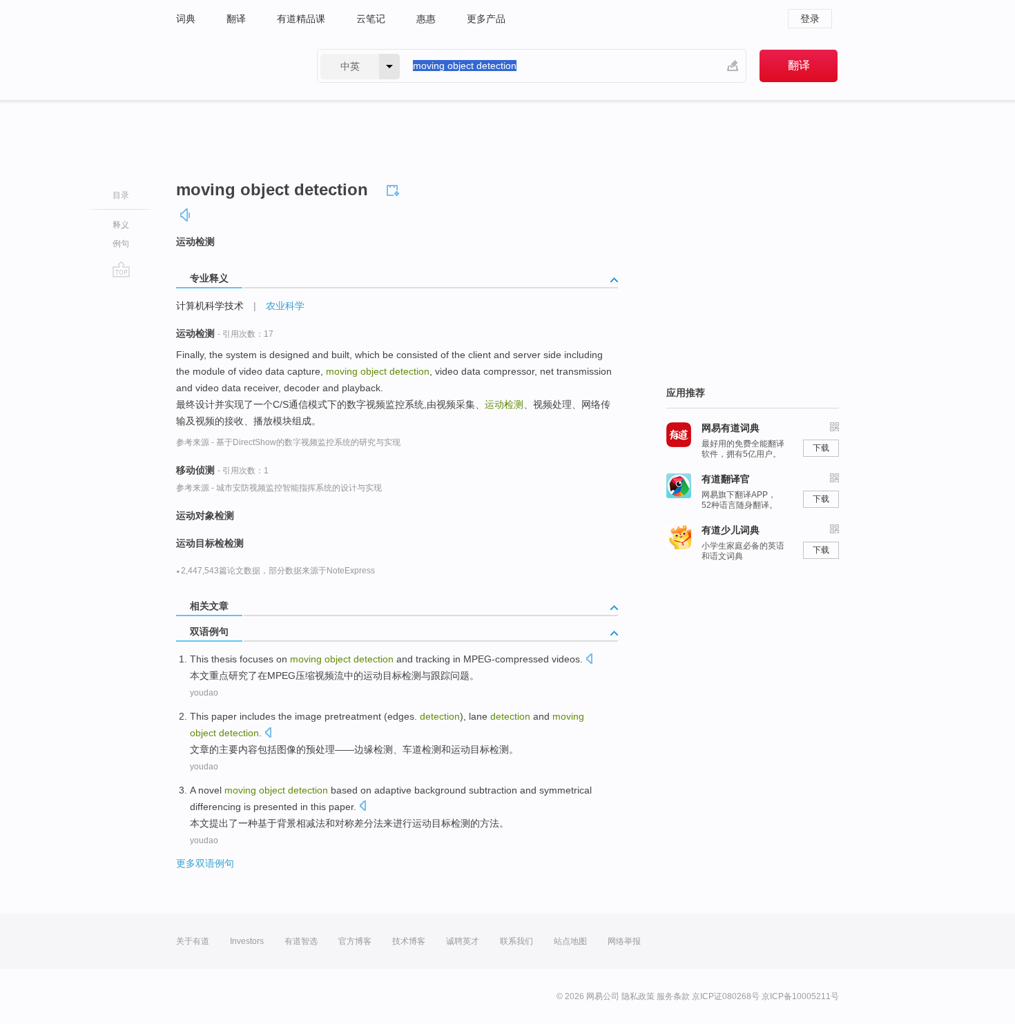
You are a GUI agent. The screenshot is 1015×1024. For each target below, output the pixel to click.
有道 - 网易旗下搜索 (232, 66)
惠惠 (426, 18)
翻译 (236, 18)
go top (121, 269)
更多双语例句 (205, 863)
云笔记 (370, 18)
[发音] (185, 215)
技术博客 (408, 941)
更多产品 (486, 18)
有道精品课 (301, 18)
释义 (121, 225)
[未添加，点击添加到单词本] (395, 188)
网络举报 (624, 941)
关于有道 (192, 941)
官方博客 (354, 941)
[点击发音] (589, 660)
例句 (121, 243)
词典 (185, 18)
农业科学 (285, 305)
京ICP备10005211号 (800, 996)
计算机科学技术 (210, 305)
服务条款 (673, 996)
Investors (247, 941)
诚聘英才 (462, 941)
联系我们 (516, 941)
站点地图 (570, 941)
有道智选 (301, 941)
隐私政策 (638, 996)
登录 (810, 18)
